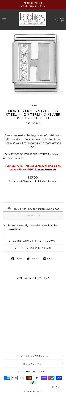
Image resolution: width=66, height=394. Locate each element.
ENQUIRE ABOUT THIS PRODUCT (33, 240)
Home (32, 105)
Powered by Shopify (33, 391)
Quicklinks (32, 363)
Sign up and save (32, 371)
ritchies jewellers (32, 355)
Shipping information (33, 248)
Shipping (27, 181)
